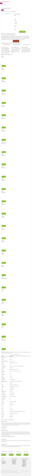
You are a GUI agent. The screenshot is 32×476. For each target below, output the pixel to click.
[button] (0, 0)
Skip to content (3, 4)
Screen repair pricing (3, 426)
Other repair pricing (3, 428)
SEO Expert (19, 472)
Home (2, 11)
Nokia (10, 11)
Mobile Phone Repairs (6, 11)
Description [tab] (3, 350)
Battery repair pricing (3, 427)
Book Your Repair (22, 31)
